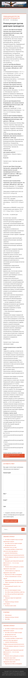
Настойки (7, 619)
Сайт (4, 506)
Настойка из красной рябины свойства (14, 592)
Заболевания (15, 20)
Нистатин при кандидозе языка (13, 590)
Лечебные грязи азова (10, 605)
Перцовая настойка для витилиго (13, 580)
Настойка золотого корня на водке (13, 543)
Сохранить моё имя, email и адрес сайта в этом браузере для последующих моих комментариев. (13, 514)
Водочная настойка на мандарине (13, 574)
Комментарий (7, 472)
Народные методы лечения (12, 617)
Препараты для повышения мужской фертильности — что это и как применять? (13, 563)
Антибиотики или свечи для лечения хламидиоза (12, 455)
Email (5, 500)
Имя (4, 493)
